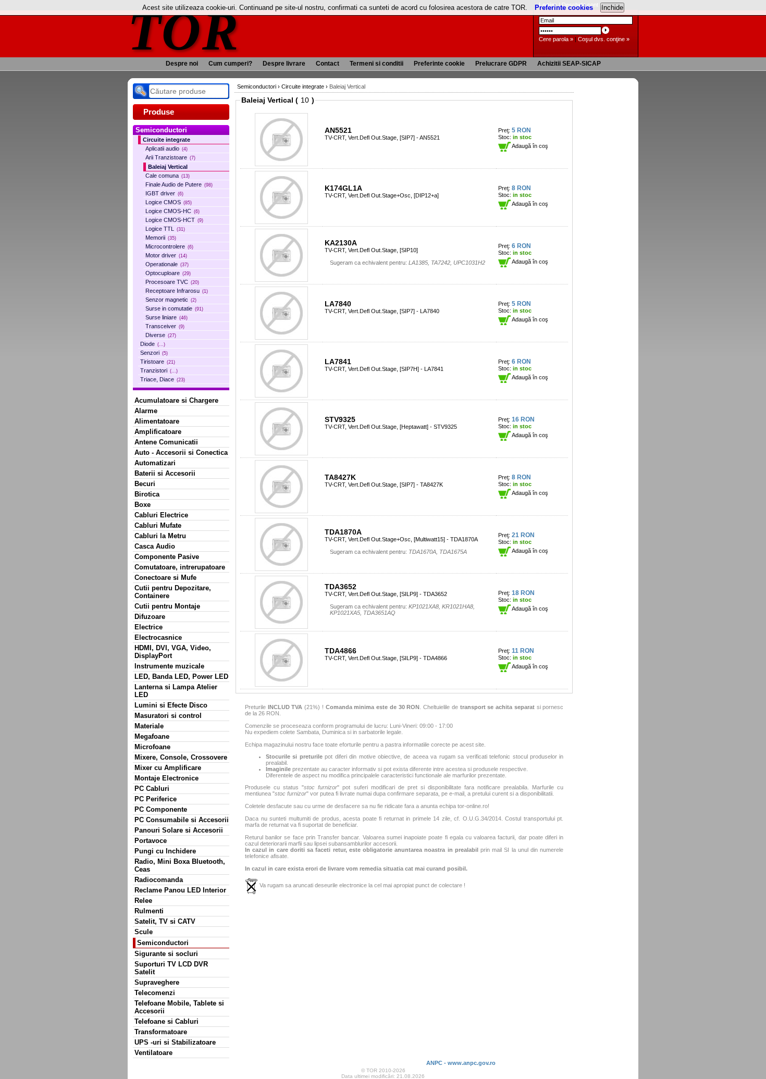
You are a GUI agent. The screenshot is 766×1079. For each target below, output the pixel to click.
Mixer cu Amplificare (167, 768)
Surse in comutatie (174, 308)
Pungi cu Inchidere (165, 851)
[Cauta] (141, 91)
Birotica (146, 494)
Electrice (148, 627)
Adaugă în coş (529, 146)
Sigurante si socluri (166, 954)
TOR (184, 31)
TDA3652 (340, 586)
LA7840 (338, 304)
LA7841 (338, 361)
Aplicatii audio (166, 148)
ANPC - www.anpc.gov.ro (461, 1063)
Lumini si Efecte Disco (170, 705)
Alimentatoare (156, 421)
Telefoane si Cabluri (166, 1021)
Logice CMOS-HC (172, 211)
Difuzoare (149, 617)
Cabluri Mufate (157, 525)
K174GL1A (343, 188)
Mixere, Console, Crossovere (180, 757)
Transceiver (164, 326)
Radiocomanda (158, 880)
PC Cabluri (151, 788)
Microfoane (152, 747)
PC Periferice (155, 799)
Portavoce (150, 841)
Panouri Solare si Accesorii (178, 830)
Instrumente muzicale (169, 666)
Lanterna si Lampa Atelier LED (175, 691)
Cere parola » (556, 39)
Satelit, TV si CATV (164, 921)
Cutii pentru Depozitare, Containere (172, 592)
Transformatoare (160, 1032)
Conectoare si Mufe (165, 577)
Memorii (160, 237)
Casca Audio (154, 546)
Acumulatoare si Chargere (176, 400)
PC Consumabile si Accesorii (181, 820)
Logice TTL (165, 229)
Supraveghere (156, 982)
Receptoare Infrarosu (176, 291)
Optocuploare (168, 273)
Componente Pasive (166, 557)
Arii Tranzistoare (170, 157)
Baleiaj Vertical (168, 167)
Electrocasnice (158, 637)
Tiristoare (157, 361)
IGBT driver (164, 193)
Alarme (145, 411)
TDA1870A (343, 532)
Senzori (154, 353)
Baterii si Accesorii (164, 473)
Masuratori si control (168, 716)
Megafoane (151, 736)
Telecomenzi (154, 993)
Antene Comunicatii (166, 442)
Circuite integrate (166, 140)
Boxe (142, 505)
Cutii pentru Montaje (167, 606)
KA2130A (341, 243)
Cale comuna (167, 175)
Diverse (160, 335)
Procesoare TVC (172, 282)
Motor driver (166, 255)
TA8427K (340, 477)
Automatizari (155, 463)
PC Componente (160, 809)
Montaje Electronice (166, 778)
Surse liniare (166, 317)
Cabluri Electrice (161, 515)
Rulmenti (149, 911)
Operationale (167, 264)
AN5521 (338, 130)
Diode (152, 344)
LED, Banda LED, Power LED (181, 676)
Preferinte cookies (564, 7)
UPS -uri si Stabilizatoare (175, 1042)
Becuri (144, 484)
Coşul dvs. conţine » (603, 39)
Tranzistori (159, 370)
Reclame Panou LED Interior (180, 890)
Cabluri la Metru (160, 536)
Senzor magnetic (170, 299)
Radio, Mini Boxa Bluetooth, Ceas (179, 865)
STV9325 (340, 419)
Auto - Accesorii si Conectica (181, 452)
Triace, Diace (162, 379)
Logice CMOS (168, 202)
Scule (143, 932)
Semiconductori (163, 943)
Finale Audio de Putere (179, 184)
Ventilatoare (153, 1053)
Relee (143, 900)
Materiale (149, 726)
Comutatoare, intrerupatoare (179, 567)
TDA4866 (340, 651)
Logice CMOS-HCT (174, 220)
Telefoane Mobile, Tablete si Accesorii (179, 1007)
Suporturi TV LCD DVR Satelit (171, 968)
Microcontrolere (169, 246)
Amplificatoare (157, 432)
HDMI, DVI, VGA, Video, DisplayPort (172, 652)
